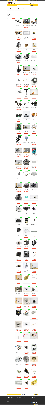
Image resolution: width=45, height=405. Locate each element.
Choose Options (26, 27)
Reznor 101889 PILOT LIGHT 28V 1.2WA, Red (18, 305)
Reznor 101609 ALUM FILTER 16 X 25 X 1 (34, 316)
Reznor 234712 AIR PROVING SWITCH (26, 25)
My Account (33, 0)
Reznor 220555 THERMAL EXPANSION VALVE (34, 96)
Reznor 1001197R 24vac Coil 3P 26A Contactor (19, 316)
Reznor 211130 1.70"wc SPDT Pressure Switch (26, 131)
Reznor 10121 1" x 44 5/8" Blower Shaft (19, 340)
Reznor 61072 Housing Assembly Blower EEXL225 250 (18, 363)
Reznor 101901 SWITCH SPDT (26, 293)
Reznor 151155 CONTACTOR (26, 246)
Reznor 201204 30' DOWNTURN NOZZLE (26, 281)
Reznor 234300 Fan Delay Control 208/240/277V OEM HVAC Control (34, 72)
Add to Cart (18, 62)
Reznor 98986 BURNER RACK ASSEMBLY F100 (26, 316)
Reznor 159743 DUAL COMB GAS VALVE (18, 49)
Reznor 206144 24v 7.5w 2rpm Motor (34, 281)
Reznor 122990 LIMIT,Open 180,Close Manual (34, 37)
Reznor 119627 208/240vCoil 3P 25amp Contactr (34, 351)
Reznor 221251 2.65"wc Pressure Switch (34, 49)
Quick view (19, 32)
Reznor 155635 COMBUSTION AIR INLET (19, 166)
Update (13, 18)
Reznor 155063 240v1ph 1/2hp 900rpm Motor (34, 107)
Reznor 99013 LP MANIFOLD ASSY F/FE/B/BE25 (34, 154)
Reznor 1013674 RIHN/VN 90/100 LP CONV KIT (26, 119)
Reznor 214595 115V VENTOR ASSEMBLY (18, 154)
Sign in (28, 0)
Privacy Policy (16, 401)
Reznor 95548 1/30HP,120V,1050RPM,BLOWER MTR (18, 72)
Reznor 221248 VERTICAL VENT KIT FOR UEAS (34, 363)
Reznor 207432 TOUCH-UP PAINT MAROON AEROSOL (26, 142)
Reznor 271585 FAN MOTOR (18, 142)
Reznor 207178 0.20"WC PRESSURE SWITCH (34, 213)
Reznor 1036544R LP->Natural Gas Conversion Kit (34, 131)
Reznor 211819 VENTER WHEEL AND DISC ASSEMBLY (19, 178)
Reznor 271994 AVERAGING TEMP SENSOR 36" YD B (26, 213)
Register (30, 0)
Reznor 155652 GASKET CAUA (26, 154)
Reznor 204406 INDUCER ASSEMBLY (19, 107)
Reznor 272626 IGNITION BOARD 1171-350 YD (19, 131)
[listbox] (18, 16)
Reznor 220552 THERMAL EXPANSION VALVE (34, 119)
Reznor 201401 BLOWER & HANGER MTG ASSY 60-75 (34, 142)
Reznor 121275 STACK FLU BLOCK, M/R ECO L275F (19, 246)
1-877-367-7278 (33, 3)
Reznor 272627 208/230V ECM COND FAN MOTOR (18, 119)
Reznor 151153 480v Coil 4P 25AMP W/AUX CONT (34, 246)
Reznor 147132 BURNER (19, 386)
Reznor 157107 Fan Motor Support (26, 84)
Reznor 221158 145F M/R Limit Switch (26, 72)
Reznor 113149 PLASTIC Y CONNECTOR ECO (18, 375)
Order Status (8, 401)
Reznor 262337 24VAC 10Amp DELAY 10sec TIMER (18, 84)
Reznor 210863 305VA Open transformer (26, 258)
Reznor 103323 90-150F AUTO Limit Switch (26, 189)
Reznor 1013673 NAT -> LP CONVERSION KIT (18, 351)
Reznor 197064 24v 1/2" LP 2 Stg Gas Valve (26, 328)
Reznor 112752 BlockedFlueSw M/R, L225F (19, 270)
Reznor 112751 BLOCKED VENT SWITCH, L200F (18, 281)
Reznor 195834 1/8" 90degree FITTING (34, 386)
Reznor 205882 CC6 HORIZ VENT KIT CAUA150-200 (19, 328)
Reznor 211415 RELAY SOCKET (18, 224)
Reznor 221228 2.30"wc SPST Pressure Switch (18, 60)
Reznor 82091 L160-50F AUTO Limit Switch (26, 386)
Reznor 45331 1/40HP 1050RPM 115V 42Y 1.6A (18, 235)
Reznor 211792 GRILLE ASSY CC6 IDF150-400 (26, 235)
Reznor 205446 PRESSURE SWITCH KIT (34, 84)
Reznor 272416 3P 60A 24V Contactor (26, 107)
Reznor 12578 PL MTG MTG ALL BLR (34, 166)
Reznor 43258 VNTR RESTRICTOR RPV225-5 (34, 60)
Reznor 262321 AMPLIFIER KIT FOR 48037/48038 (26, 96)
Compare (18, 33)
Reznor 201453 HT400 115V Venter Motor (26, 166)
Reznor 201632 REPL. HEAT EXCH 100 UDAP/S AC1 (18, 37)
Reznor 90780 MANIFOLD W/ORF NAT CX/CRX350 (26, 49)
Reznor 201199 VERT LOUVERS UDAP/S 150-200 (18, 201)
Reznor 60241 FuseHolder (18, 25)
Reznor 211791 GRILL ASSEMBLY (18, 189)
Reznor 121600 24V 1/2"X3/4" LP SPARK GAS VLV (26, 270)
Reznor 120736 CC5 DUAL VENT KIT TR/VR (19, 293)
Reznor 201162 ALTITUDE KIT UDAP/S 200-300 (18, 213)
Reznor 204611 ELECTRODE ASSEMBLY (34, 258)
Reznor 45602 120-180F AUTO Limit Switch (26, 351)
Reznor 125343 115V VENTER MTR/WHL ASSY (34, 293)
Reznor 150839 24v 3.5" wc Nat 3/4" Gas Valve (34, 305)
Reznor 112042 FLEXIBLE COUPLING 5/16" (34, 189)
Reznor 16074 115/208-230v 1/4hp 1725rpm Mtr (34, 25)
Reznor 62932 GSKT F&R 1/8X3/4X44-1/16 (34, 224)
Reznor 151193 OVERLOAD (26, 224)
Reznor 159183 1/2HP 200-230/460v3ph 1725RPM (26, 60)
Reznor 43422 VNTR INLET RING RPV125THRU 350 (26, 37)
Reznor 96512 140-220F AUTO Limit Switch (26, 375)
